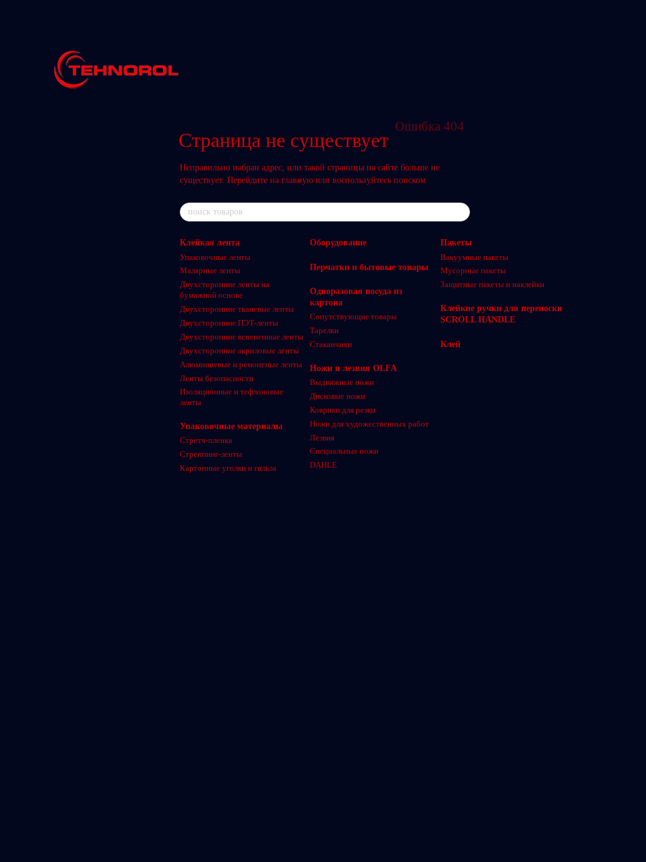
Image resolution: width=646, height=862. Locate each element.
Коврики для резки (342, 410)
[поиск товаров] (460, 212)
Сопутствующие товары (353, 316)
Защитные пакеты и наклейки (492, 284)
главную (297, 180)
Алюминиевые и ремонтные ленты (241, 364)
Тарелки (324, 330)
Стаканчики (331, 344)
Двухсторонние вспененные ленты (241, 336)
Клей (450, 344)
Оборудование (338, 242)
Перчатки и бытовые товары (369, 267)
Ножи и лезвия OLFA (353, 368)
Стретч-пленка (206, 440)
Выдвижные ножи (342, 382)
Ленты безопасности (217, 378)
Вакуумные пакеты (474, 257)
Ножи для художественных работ (369, 423)
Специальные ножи (344, 451)
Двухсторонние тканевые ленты (237, 309)
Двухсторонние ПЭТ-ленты (229, 323)
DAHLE (323, 464)
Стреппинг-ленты (211, 454)
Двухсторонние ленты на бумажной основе (224, 290)
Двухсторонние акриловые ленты (239, 350)
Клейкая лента (210, 242)
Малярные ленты (210, 270)
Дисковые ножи (337, 396)
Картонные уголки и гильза (228, 468)
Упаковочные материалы (231, 426)
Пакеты (456, 242)
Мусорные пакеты (473, 270)
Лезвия (322, 437)
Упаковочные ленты (215, 257)
